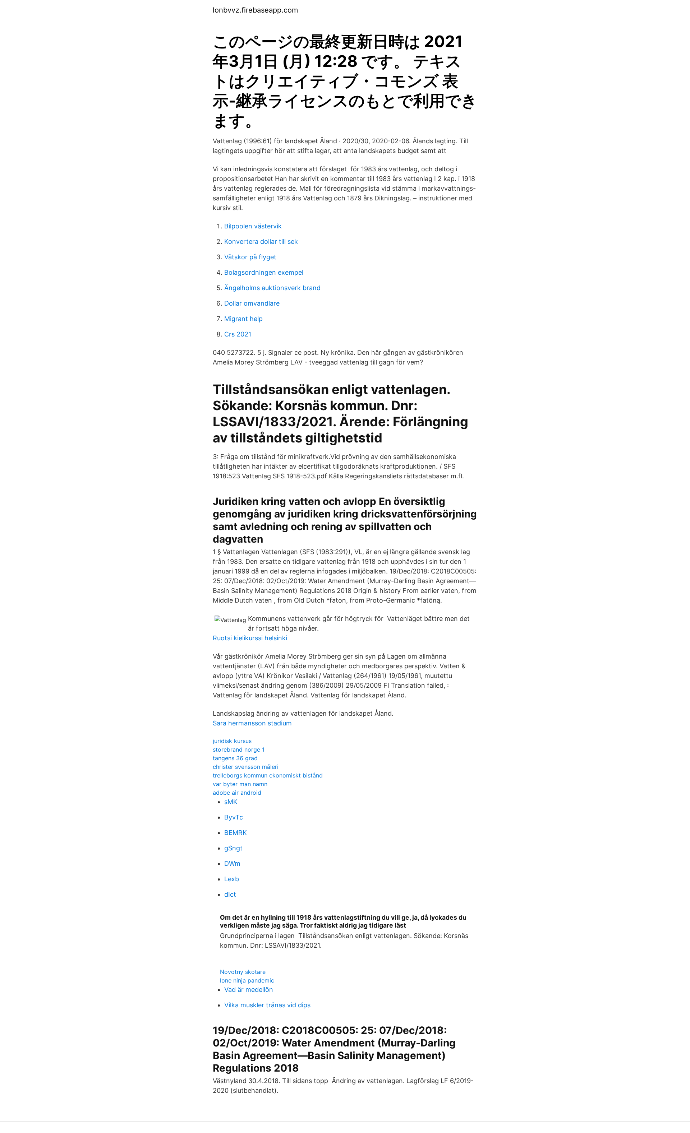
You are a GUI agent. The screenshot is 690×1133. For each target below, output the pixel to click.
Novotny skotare (243, 971)
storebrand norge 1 (238, 749)
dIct (230, 894)
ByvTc (233, 817)
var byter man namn (240, 784)
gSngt (233, 848)
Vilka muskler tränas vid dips (267, 1005)
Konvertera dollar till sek (261, 241)
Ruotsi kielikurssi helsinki (250, 638)
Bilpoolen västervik (253, 226)
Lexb (231, 879)
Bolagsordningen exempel (263, 272)
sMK (231, 801)
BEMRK (235, 832)
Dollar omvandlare (252, 303)
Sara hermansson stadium (252, 723)
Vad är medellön (248, 989)
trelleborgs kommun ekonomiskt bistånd (268, 775)
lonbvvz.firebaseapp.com (255, 10)
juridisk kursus (232, 740)
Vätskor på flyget (250, 257)
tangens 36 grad (235, 758)
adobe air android (237, 792)
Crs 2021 (237, 334)
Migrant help (243, 318)
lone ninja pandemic (247, 980)
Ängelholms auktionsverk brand (272, 288)
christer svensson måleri (246, 766)
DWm (232, 863)
